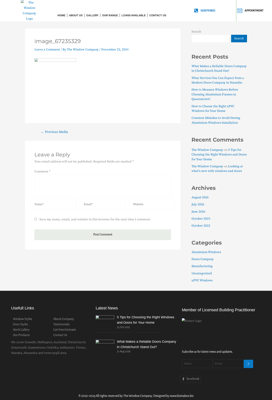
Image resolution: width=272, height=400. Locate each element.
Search (196, 32)
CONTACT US (157, 15)
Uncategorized (202, 273)
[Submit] (248, 364)
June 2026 (198, 212)
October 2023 (201, 219)
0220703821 (208, 10)
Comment (42, 172)
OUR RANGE (110, 15)
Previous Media (54, 132)
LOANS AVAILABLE (134, 15)
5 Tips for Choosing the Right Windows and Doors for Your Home (219, 154)
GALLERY (92, 15)
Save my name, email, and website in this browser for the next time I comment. (95, 219)
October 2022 (201, 226)
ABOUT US (76, 15)
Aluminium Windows (206, 252)
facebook (192, 379)
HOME (61, 15)
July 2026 (198, 204)
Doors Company (203, 259)
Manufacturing (202, 266)
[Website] (152, 205)
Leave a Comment (47, 50)
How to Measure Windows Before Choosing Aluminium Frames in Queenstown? (215, 94)
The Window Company (207, 150)
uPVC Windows (202, 280)
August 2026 (200, 197)
